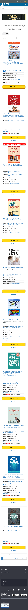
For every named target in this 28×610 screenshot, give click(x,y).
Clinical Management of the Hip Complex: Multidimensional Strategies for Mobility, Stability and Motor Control (13, 115)
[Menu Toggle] (25, 4)
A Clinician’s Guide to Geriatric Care (13, 267)
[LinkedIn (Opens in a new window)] (14, 590)
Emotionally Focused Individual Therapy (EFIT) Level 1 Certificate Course (12, 165)
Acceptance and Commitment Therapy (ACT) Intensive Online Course (13, 426)
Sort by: (4, 36)
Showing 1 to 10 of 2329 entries (8, 555)
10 (22, 558)
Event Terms (23, 600)
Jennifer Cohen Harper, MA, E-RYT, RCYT (12, 382)
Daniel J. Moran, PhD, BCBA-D (15, 481)
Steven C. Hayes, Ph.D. (13, 431)
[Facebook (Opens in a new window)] (3, 590)
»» (4, 560)
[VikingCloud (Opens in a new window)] (5, 605)
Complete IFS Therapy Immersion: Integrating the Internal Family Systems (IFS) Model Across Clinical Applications (13, 63)
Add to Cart (13, 87)
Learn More (13, 90)
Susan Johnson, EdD (12, 174)
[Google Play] (23, 595)
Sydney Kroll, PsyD (7, 483)
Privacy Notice (3, 601)
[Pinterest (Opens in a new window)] (19, 590)
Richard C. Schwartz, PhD (14, 223)
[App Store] (15, 595)
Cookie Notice (17, 601)
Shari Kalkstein (15, 274)
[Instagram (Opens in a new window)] (8, 590)
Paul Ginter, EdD (14, 70)
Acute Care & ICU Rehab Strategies (13, 526)
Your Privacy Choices (10, 601)
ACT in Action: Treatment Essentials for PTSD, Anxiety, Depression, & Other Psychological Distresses (13, 476)
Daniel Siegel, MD (14, 225)
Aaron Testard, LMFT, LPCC (14, 326)
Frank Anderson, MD (12, 69)
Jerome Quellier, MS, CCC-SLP (12, 531)
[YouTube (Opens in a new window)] (24, 590)
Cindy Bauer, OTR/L (12, 530)
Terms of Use (17, 600)
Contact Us (7, 584)
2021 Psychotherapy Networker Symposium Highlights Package (12, 218)
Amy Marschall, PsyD (12, 382)
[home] (5, 4)
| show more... (21, 225)
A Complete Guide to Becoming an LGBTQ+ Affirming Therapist (12, 318)
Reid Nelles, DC (11, 120)
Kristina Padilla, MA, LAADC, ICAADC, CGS (12, 328)
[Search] (25, 8)
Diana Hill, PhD (16, 483)
